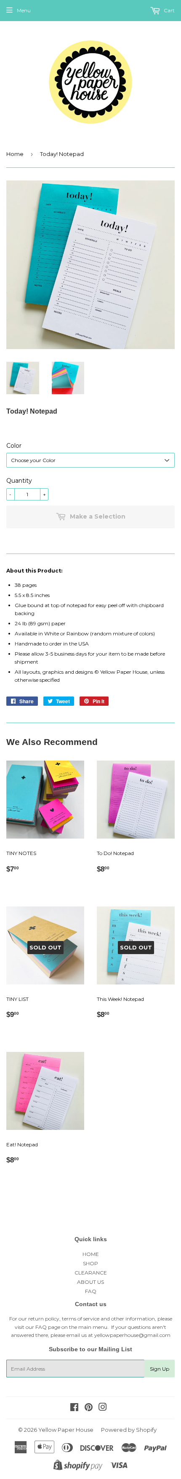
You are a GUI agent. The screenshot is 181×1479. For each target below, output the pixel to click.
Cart (168, 10)
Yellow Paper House (65, 1429)
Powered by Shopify (129, 1429)
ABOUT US (90, 1282)
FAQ (90, 1291)
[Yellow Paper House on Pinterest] (88, 1408)
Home (15, 154)
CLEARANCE (91, 1272)
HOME (91, 1254)
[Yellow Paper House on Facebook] (74, 1408)
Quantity (19, 480)
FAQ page (47, 1327)
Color (13, 445)
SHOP (90, 1263)
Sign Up (159, 1369)
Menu (24, 10)
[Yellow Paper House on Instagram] (102, 1408)
